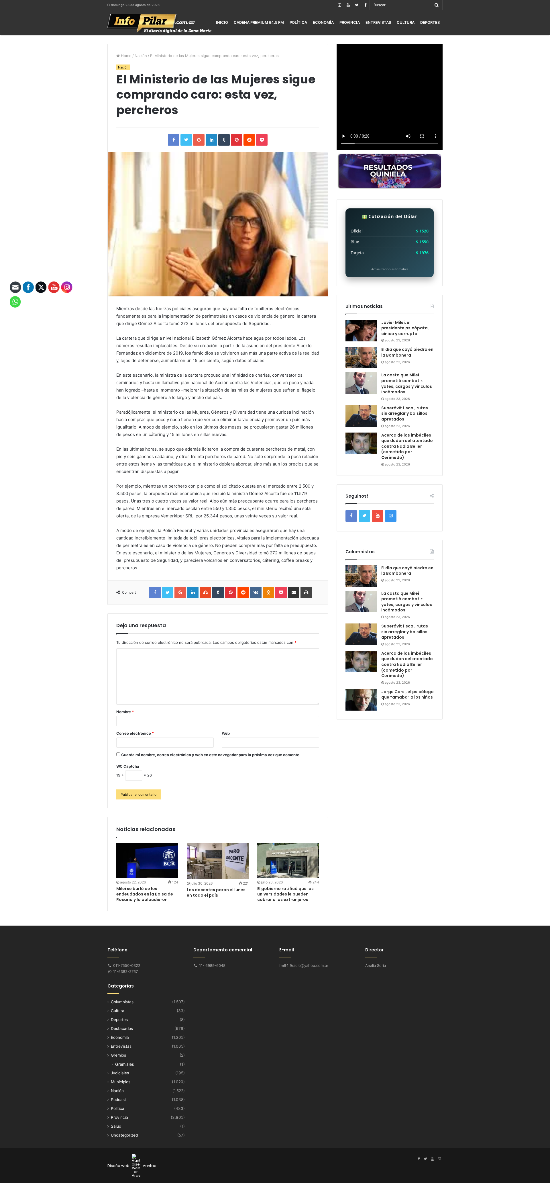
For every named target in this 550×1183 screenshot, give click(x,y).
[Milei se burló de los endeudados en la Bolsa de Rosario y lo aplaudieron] (147, 860)
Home (125, 55)
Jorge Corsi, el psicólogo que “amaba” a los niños (407, 694)
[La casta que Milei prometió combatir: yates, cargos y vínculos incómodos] (361, 383)
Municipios (120, 1082)
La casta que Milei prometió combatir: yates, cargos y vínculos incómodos (406, 383)
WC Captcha (127, 766)
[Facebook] (365, 5)
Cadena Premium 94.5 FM (259, 22)
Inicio (222, 22)
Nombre (125, 711)
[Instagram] (339, 5)
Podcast (118, 1099)
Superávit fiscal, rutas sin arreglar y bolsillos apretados (404, 413)
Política (298, 22)
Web (226, 733)
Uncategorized (124, 1135)
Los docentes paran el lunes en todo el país (216, 892)
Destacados (122, 1028)
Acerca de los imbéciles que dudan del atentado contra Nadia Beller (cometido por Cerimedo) (407, 446)
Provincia (349, 22)
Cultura (406, 22)
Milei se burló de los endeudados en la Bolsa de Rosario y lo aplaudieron (144, 894)
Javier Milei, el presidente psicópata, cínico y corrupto (405, 328)
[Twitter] (356, 5)
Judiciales (120, 1073)
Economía (323, 22)
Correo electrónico (135, 733)
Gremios (118, 1055)
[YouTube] (348, 5)
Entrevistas (378, 22)
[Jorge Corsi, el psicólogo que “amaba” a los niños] (361, 700)
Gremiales (124, 1064)
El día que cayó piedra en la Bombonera (407, 352)
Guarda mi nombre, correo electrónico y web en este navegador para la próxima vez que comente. (210, 754)
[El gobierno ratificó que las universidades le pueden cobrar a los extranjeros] (288, 860)
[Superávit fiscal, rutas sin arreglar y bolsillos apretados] (361, 416)
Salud (116, 1126)
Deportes (430, 22)
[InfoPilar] (159, 23)
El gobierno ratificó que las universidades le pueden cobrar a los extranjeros (285, 894)
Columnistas (122, 1002)
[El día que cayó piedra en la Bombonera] (361, 357)
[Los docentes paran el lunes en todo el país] (218, 861)
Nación (141, 55)
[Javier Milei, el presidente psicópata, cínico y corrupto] (361, 330)
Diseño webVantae (131, 1165)
